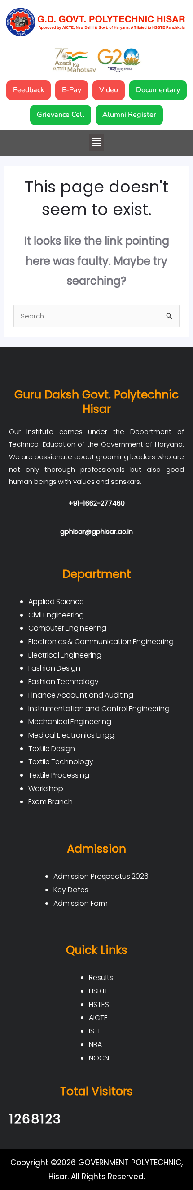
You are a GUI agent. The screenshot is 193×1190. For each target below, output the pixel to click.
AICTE (98, 1017)
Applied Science (56, 601)
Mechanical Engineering (70, 721)
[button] (96, 142)
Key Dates (70, 890)
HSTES (99, 1004)
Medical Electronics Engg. (72, 735)
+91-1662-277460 (97, 503)
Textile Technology (61, 761)
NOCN (99, 1058)
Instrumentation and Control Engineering (99, 708)
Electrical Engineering (65, 655)
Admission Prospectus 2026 (101, 876)
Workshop (45, 788)
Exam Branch (50, 801)
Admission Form (80, 903)
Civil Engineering (56, 615)
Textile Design (51, 748)
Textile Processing (59, 775)
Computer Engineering (67, 628)
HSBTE (99, 991)
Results (101, 977)
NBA (95, 1044)
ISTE (95, 1031)
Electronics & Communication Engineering (101, 641)
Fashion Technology (63, 681)
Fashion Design (54, 668)
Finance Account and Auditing (81, 695)
